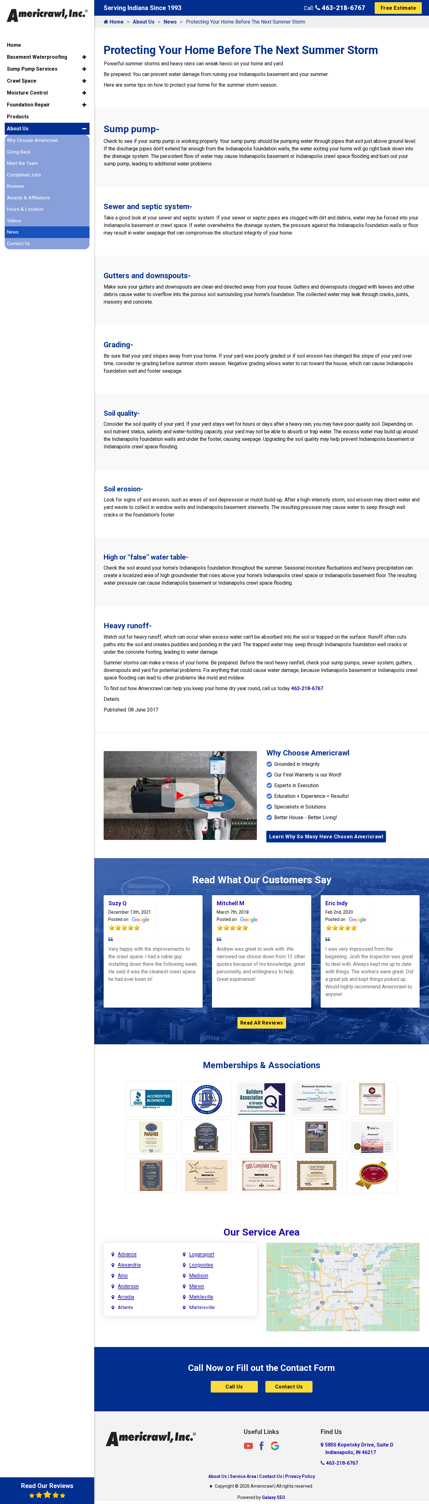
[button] (84, 57)
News (170, 22)
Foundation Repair (28, 105)
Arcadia (126, 1297)
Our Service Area (262, 1232)
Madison (198, 1276)
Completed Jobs (24, 175)
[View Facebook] (261, 1446)
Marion (196, 1286)
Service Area (243, 1476)
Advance (127, 1254)
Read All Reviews (261, 1023)
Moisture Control (27, 93)
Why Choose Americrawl (32, 140)
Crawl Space (21, 81)
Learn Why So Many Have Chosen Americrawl (326, 837)
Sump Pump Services (32, 69)
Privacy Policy (300, 1476)
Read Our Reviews (47, 1486)
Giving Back (18, 152)
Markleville (201, 1297)
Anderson (128, 1286)
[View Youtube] (248, 1446)
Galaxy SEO (273, 1497)
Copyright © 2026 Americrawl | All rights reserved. (264, 1486)
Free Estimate (398, 8)
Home (116, 22)
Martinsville (202, 1308)
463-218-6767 (342, 8)
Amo (123, 1276)
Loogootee (201, 1265)
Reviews (15, 186)
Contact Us (289, 1387)
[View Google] (275, 1446)
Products (18, 117)
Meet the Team (22, 163)
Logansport (201, 1254)
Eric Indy (336, 903)
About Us (144, 22)
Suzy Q (117, 903)
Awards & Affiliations (28, 198)
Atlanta (125, 1308)
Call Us (234, 1387)
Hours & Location (25, 209)
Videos (14, 221)
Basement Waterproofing (37, 57)
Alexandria (129, 1265)
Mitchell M (230, 903)
